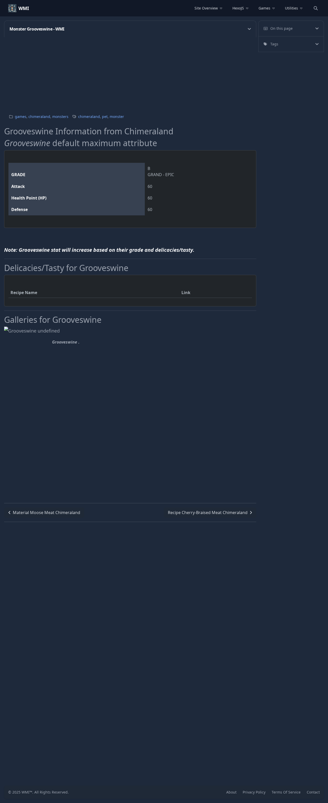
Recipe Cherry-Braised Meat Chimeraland (208, 512)
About (231, 792)
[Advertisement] (158, 73)
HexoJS (238, 8)
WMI (23, 8)
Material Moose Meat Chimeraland (46, 512)
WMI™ (27, 792)
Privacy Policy (254, 792)
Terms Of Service (286, 792)
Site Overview (206, 8)
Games (264, 8)
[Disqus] (130, 586)
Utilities (291, 8)
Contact (313, 792)
